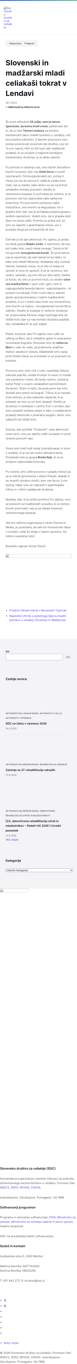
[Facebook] (5, 1311)
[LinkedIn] (5, 1328)
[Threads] (5, 1306)
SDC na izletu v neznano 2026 (26, 723)
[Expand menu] (70, 17)
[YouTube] (5, 1322)
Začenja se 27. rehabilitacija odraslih (30, 770)
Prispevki (29, 43)
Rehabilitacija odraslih (53, 764)
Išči (7, 651)
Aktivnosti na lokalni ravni (22, 713)
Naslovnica (15, 43)
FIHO (52, 1217)
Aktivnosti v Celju (50, 713)
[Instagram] (5, 1317)
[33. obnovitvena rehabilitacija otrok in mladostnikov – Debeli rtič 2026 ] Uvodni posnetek (33, 825)
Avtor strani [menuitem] (11, 1343)
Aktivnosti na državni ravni (23, 107)
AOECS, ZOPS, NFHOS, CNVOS (20, 1187)
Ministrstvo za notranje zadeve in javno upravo (42, 1221)
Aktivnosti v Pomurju (18, 718)
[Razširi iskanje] (59, 17)
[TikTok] (5, 1333)
